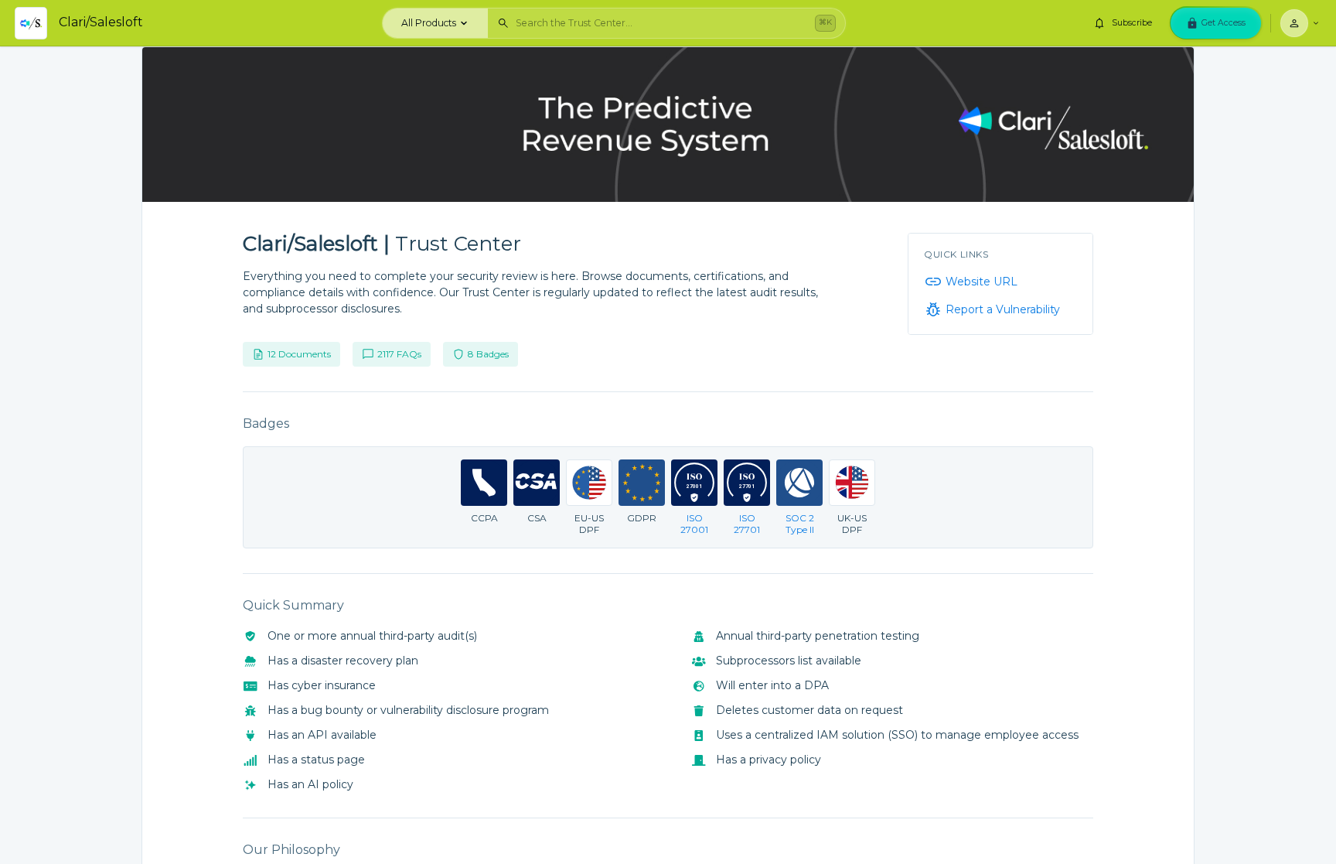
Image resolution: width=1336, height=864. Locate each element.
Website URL (981, 281)
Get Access (1223, 23)
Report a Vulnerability (1003, 309)
